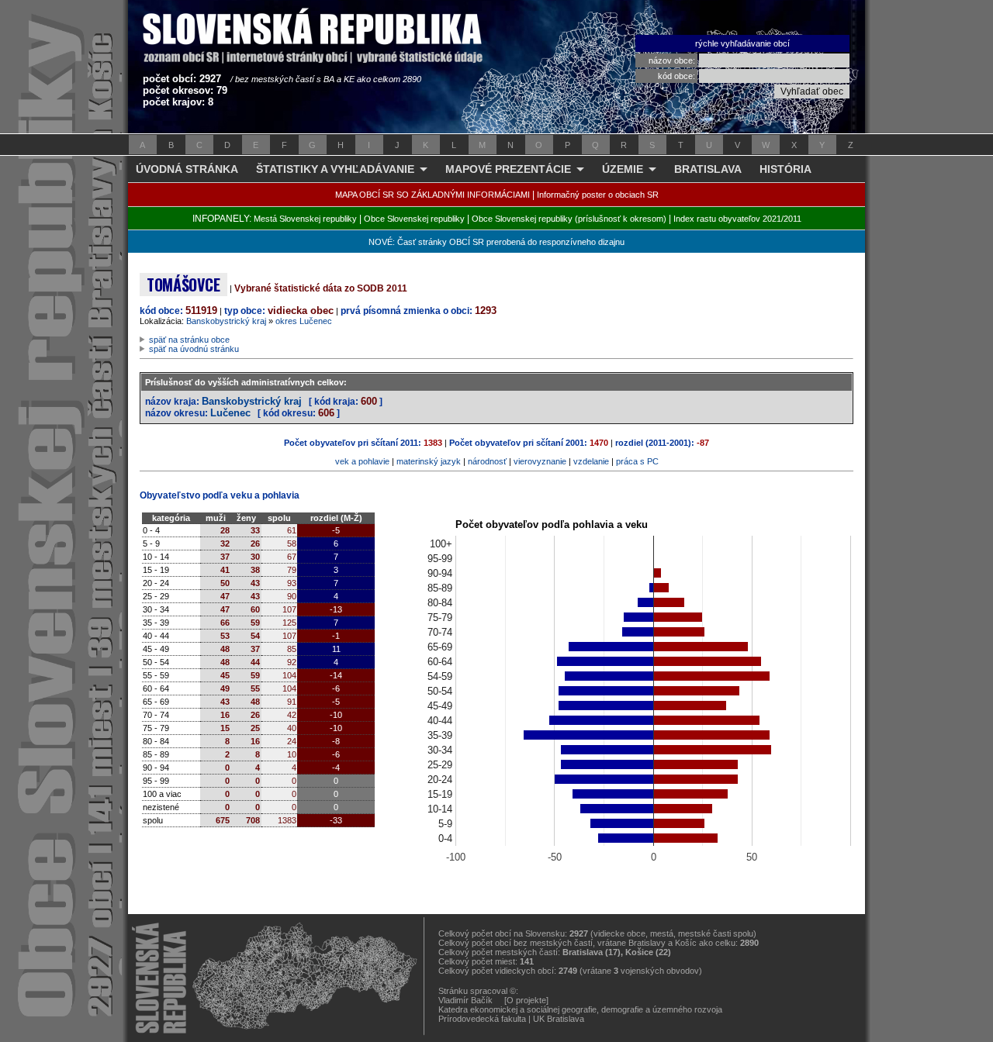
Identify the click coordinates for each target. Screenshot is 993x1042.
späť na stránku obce (189, 339)
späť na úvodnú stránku (194, 349)
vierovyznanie (540, 461)
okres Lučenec (303, 321)
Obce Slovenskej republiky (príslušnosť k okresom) (569, 218)
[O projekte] (526, 1000)
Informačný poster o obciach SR (598, 194)
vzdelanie (591, 461)
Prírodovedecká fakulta (482, 1018)
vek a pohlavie (362, 461)
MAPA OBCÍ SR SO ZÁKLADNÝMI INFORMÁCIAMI (432, 194)
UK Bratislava (558, 1018)
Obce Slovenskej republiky (414, 218)
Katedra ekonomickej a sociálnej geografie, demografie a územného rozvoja (580, 1009)
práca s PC (637, 461)
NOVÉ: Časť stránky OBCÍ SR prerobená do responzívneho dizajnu (496, 242)
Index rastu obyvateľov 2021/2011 (737, 218)
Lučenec (230, 413)
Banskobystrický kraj (226, 321)
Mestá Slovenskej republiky (305, 218)
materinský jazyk (428, 461)
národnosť (487, 461)
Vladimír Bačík (465, 1000)
